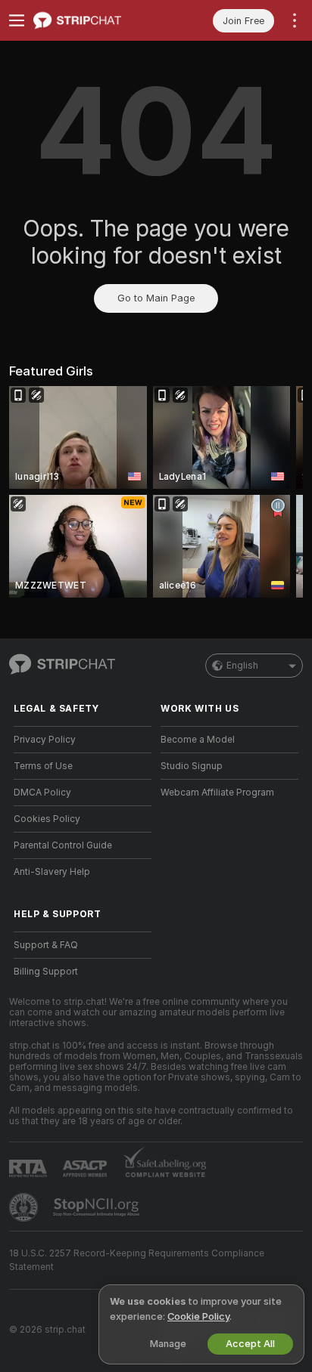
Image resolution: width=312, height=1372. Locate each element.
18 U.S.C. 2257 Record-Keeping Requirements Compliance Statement (136, 1260)
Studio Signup (192, 766)
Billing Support (46, 971)
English (242, 665)
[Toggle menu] (16, 20)
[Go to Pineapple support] (25, 1207)
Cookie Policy (198, 1316)
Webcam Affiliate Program (217, 792)
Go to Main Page (156, 298)
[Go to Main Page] (94, 20)
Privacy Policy (45, 739)
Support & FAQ (46, 945)
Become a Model (198, 739)
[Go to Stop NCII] (97, 1207)
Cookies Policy (47, 819)
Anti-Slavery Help (52, 872)
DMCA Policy (42, 792)
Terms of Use (43, 766)
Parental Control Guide (63, 845)
